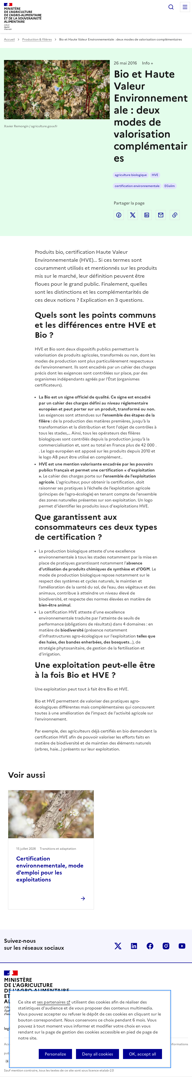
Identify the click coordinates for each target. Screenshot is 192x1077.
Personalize (55, 1054)
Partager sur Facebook (119, 215)
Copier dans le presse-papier (175, 215)
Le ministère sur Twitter (118, 946)
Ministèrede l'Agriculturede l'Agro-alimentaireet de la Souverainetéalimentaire (23, 15)
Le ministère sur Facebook (150, 946)
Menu (185, 7)
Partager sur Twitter (133, 215)
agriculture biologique (131, 175)
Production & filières (37, 39)
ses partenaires (51, 1002)
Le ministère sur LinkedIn (134, 946)
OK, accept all (142, 1054)
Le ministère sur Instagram (166, 946)
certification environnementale (137, 186)
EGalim (169, 186)
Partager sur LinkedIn (147, 215)
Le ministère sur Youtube (182, 946)
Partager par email (161, 215)
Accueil (9, 39)
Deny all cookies (97, 1054)
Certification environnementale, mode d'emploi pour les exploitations (50, 869)
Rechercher (171, 7)
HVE (155, 175)
